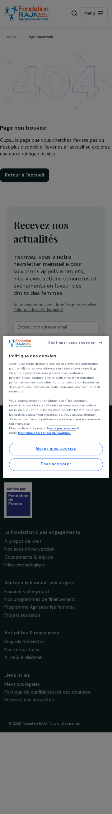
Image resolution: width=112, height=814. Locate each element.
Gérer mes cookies (56, 448)
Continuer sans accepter (72, 342)
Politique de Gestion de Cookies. (44, 433)
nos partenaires (62, 428)
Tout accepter (56, 464)
